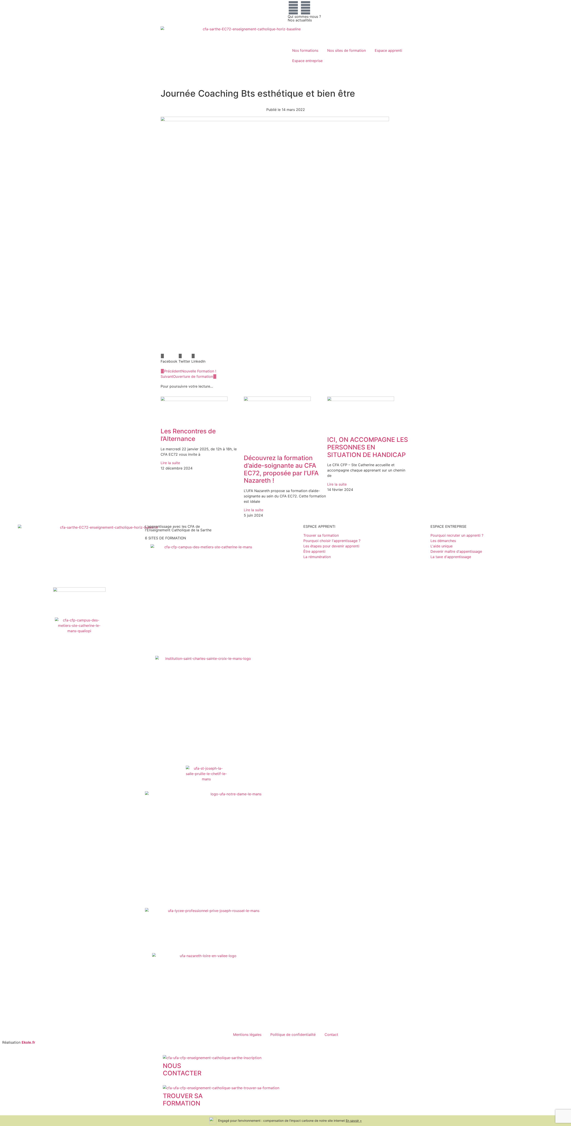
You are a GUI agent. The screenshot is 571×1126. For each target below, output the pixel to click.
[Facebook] (293, 7)
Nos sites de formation (346, 50)
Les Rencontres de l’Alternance (188, 435)
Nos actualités (300, 20)
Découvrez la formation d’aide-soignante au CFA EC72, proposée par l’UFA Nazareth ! (281, 469)
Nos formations (305, 50)
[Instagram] (305, 7)
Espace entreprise (307, 60)
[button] (169, 358)
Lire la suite (170, 463)
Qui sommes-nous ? (304, 16)
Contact (331, 1034)
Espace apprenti (388, 50)
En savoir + (354, 1120)
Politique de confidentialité (293, 1034)
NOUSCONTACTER (182, 1069)
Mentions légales (247, 1034)
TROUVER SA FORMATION (183, 1099)
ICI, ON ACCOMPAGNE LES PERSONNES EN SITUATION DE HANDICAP (367, 447)
